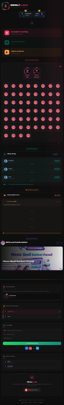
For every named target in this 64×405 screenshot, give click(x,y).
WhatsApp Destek (33, 343)
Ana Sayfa (24, 402)
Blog (30, 402)
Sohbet (35, 402)
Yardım (41, 402)
